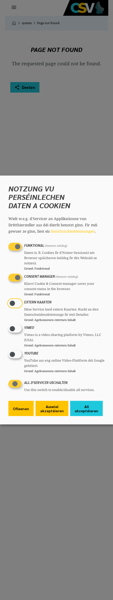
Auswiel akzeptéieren (52, 408)
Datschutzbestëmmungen (73, 231)
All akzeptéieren (86, 408)
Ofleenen (21, 408)
